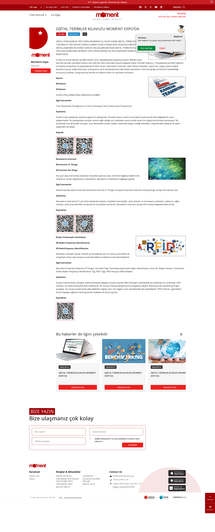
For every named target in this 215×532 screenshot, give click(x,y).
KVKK (60, 497)
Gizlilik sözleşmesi (102, 439)
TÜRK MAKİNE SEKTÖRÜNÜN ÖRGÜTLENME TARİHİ (67, 480)
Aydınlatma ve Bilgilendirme (72, 497)
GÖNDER (132, 445)
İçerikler (106, 19)
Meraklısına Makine (101, 7)
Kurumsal (34, 471)
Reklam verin (34, 476)
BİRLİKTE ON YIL (89, 484)
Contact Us (115, 471)
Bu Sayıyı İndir (51, 7)
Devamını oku (77, 387)
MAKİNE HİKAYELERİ (64, 476)
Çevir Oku (65, 7)
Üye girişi (181, 13)
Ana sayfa (97, 19)
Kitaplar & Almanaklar (81, 7)
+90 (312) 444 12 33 (120, 479)
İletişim (32, 479)
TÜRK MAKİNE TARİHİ (64, 484)
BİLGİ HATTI (117, 19)
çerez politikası (120, 439)
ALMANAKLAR (88, 476)
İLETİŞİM (55, 15)
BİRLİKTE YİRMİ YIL (63, 487)
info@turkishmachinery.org (123, 476)
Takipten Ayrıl (40, 70)
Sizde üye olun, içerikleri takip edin (172, 16)
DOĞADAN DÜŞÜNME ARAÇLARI (91, 480)
